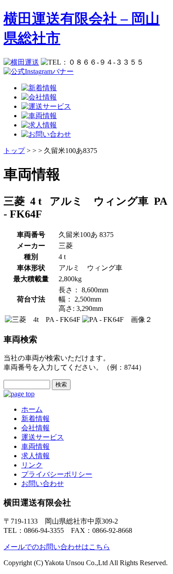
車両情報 (35, 446)
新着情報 (35, 418)
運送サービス (42, 437)
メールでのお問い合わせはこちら (57, 547)
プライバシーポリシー (56, 474)
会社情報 (35, 428)
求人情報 (35, 455)
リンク (32, 465)
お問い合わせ (42, 483)
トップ (14, 150)
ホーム (32, 409)
